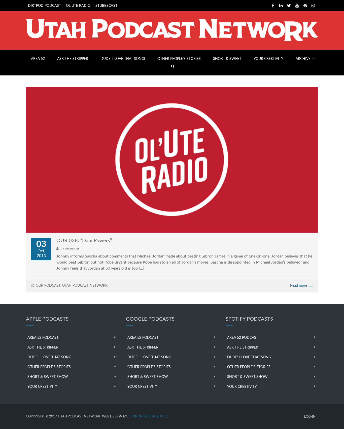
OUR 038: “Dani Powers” (84, 240)
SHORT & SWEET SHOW (47, 377)
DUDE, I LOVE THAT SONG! (122, 59)
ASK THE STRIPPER (72, 59)
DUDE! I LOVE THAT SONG (49, 357)
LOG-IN (310, 416)
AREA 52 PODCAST (42, 337)
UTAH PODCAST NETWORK (85, 285)
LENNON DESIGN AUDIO (148, 416)
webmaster (72, 248)
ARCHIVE (303, 59)
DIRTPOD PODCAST (44, 6)
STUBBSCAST (106, 6)
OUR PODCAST (48, 285)
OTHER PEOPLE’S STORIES (179, 59)
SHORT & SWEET (227, 59)
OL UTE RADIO (78, 6)
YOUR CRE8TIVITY (268, 59)
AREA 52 (38, 59)
